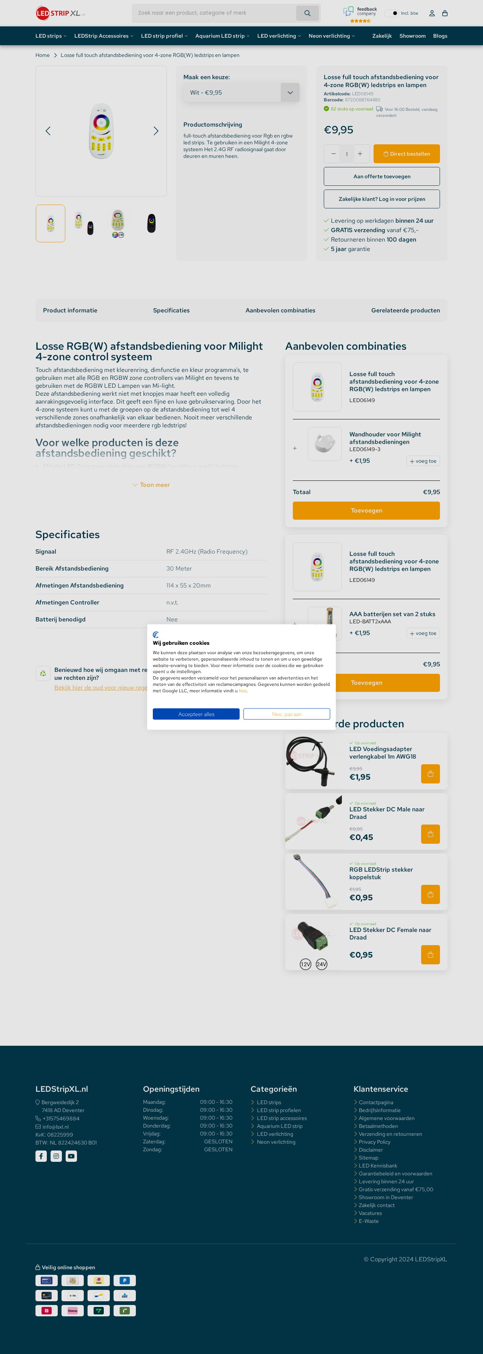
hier (242, 690)
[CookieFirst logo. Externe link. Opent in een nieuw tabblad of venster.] (155, 634)
